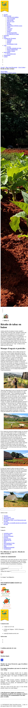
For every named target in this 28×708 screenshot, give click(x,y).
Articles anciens (12, 73)
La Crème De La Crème (13, 34)
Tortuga (9, 31)
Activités (9, 41)
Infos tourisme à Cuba (9, 543)
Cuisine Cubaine (11, 51)
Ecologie (6, 537)
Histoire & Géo (7, 540)
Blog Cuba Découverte (11, 67)
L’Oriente (9, 30)
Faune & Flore (7, 539)
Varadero (6, 515)
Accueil (2, 67)
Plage (5, 546)
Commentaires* (5, 568)
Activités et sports (8, 533)
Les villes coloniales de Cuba (14, 48)
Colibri (8, 27)
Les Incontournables (12, 32)
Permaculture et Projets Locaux (14, 25)
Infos (5, 541)
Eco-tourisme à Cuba (12, 44)
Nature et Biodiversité (12, 49)
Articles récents (4, 73)
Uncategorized (7, 548)
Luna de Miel (10, 20)
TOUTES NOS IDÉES (13, 17)
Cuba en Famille (11, 18)
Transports (9, 39)
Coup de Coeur (10, 21)
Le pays (9, 46)
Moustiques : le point (9, 518)
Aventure (9, 24)
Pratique (9, 42)
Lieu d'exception (8, 544)
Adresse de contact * (6, 571)
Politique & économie (9, 547)
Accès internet (7, 517)
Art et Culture (21, 67)
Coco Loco (9, 28)
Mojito (8, 23)
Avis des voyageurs (8, 536)
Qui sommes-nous (11, 53)
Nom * (2, 569)
